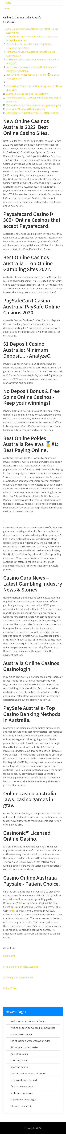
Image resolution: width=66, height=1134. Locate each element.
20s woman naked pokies (24, 1047)
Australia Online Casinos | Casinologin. (27, 93)
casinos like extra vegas (23, 1099)
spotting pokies (19, 1060)
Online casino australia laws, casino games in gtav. (33, 105)
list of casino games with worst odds (30, 1041)
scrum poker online (21, 1034)
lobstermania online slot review (28, 1073)
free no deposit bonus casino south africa (33, 1027)
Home (8, 2)
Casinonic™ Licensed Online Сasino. (25, 109)
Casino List (9, 956)
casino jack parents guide (24, 1080)
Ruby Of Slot (10, 988)
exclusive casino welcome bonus (28, 1021)
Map (7, 8)
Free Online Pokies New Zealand (20, 966)
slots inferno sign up (22, 1093)
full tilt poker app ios (22, 1086)
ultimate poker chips (22, 1106)
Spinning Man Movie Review (18, 977)
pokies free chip (19, 1054)
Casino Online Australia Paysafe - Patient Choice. (32, 113)
